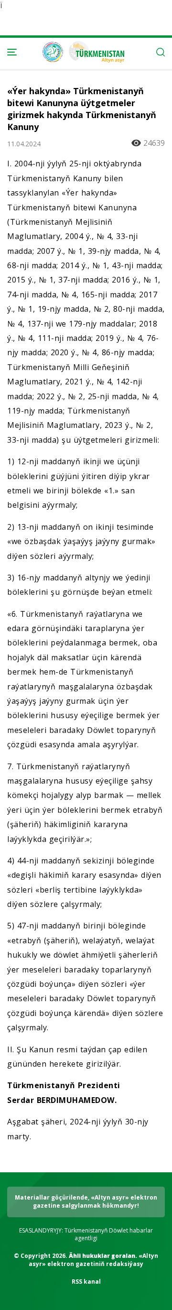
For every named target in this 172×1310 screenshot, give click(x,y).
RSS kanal (86, 1281)
